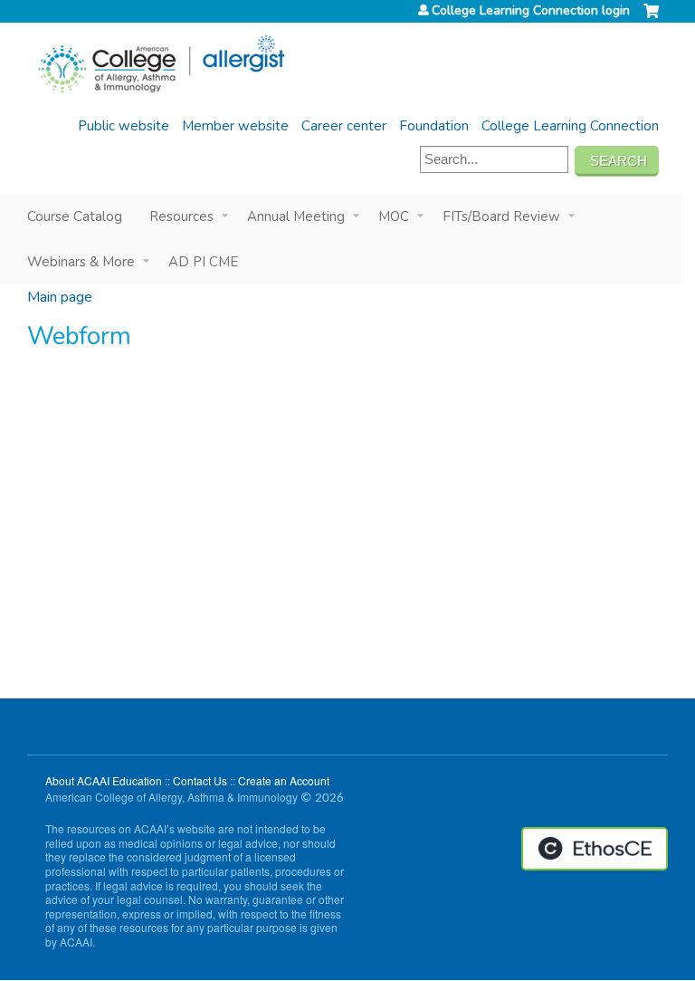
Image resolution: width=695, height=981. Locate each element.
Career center (343, 126)
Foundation (434, 126)
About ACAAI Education (103, 780)
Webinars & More (81, 262)
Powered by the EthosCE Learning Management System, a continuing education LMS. (594, 848)
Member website (235, 126)
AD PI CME (203, 262)
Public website (123, 126)
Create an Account (283, 780)
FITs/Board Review (501, 216)
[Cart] (651, 18)
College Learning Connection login (531, 11)
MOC (393, 216)
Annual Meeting (296, 216)
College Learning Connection (570, 126)
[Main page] (160, 64)
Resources (181, 216)
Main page (59, 297)
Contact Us (200, 780)
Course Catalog (74, 216)
